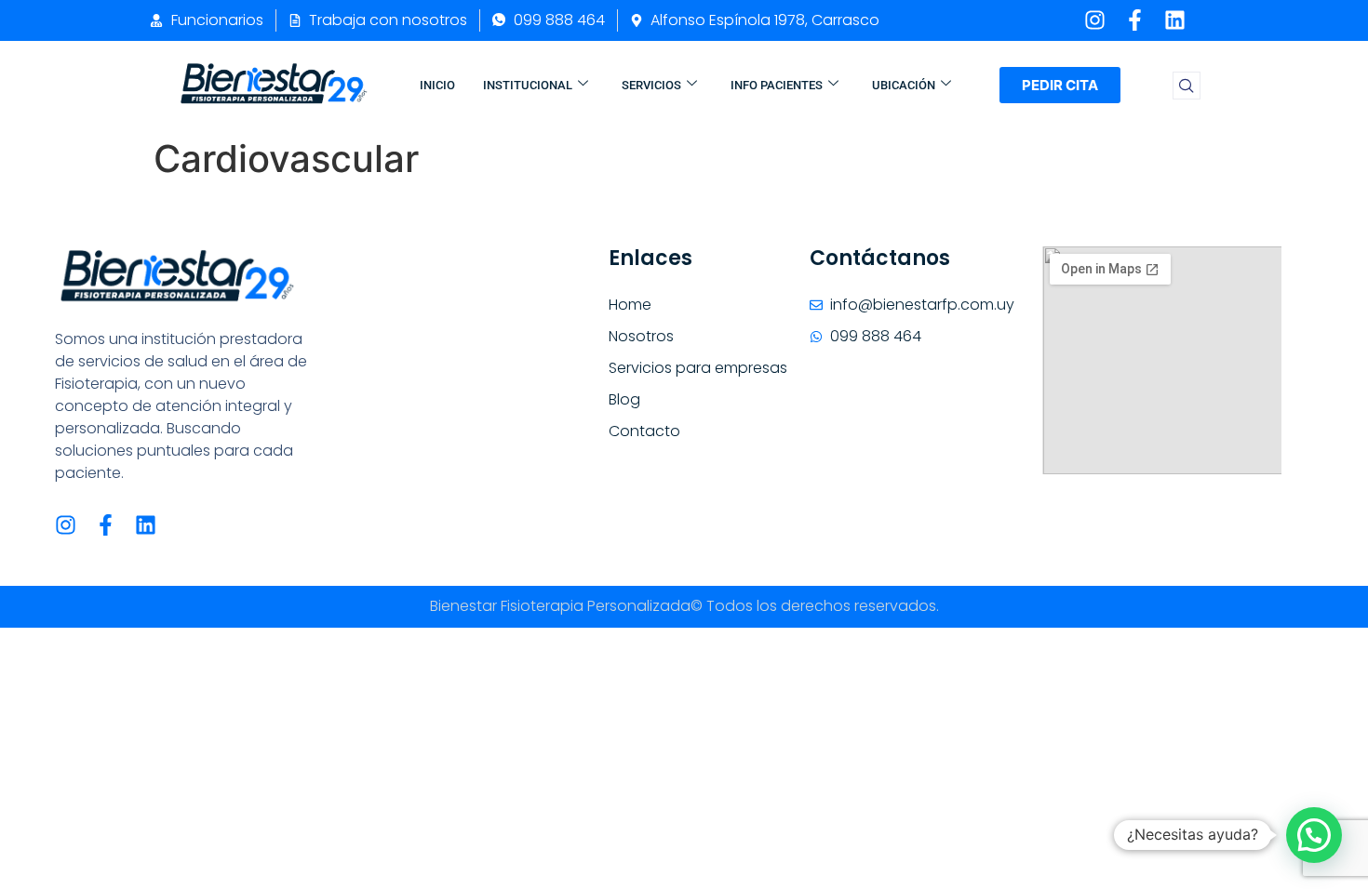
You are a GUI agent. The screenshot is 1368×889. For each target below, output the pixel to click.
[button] (1186, 86)
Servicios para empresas (698, 367)
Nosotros (641, 336)
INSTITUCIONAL (527, 85)
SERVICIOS (651, 85)
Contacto (644, 431)
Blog (624, 399)
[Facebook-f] (1135, 20)
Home (630, 304)
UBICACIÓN (903, 85)
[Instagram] (1095, 20)
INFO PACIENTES (777, 85)
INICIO (437, 85)
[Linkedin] (1175, 20)
